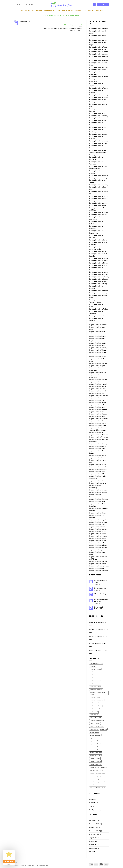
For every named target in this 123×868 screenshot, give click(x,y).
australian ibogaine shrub (96, 663)
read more (99, 10)
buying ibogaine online (95, 717)
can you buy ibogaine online (97, 720)
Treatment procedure (65, 10)
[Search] (94, 4)
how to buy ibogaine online (97, 726)
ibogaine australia (94, 732)
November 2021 (94, 841)
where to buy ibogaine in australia (98, 782)
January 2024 (93, 820)
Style (90, 806)
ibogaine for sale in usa (96, 747)
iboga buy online (94, 729)
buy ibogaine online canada (97, 700)
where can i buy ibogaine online (98, 773)
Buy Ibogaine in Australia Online (98, 608)
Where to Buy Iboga (100, 594)
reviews (39, 10)
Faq (93, 10)
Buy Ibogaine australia (95, 669)
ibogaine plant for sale (95, 761)
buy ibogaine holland (95, 687)
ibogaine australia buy (95, 735)
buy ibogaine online (95, 697)
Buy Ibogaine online (100, 588)
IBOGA (91, 799)
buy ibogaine (93, 666)
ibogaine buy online (95, 738)
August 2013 (93, 848)
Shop (27, 10)
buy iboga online (94, 714)
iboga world (104, 767)
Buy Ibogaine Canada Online (100, 581)
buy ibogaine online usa (96, 706)
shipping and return (82, 10)
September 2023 (94, 831)
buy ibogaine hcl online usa (97, 684)
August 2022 (93, 838)
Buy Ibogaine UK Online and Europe (101, 600)
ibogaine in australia (95, 758)
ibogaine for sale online (96, 752)
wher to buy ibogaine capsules (97, 788)
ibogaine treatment (94, 767)
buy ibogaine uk (94, 712)
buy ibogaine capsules (95, 672)
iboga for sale (103, 729)
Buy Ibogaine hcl (94, 678)
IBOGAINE (92, 803)
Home (21, 10)
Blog (32, 10)
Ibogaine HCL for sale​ (97, 623)
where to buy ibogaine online (97, 785)
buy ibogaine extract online (96, 675)
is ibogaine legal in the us (96, 770)
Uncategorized (93, 810)
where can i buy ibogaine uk (97, 776)
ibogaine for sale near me (96, 750)
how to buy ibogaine (95, 723)
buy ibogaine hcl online (96, 681)
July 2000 (92, 852)
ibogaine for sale (94, 741)
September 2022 (94, 834)
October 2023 (93, 827)
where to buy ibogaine (95, 779)
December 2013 (94, 845)
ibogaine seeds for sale (95, 764)
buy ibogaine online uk (95, 703)
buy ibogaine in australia (96, 689)
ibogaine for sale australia (96, 744)
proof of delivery (50, 10)
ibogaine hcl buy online (96, 755)
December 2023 (94, 824)
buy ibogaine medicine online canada (97, 693)
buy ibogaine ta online (95, 709)
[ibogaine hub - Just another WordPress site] (61, 4)
